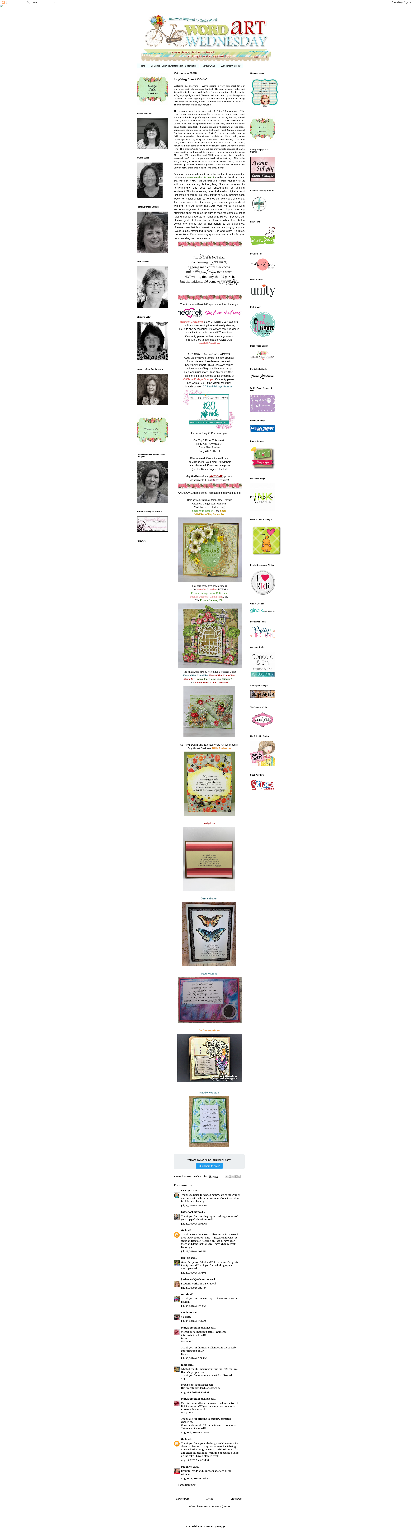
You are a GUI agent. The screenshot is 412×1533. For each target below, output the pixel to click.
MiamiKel (186, 1466)
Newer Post (182, 1498)
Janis (184, 1364)
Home (142, 66)
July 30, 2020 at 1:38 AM (193, 1321)
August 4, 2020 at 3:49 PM (195, 1392)
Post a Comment (187, 1484)
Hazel (184, 1294)
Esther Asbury (189, 1212)
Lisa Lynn (186, 1190)
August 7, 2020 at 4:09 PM (195, 1460)
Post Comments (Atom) (217, 1506)
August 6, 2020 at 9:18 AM (195, 1432)
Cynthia (185, 1257)
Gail (183, 1230)
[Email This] (226, 1176)
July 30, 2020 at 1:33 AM (193, 1306)
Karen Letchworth (195, 1176)
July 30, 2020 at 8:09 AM (194, 1358)
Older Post (236, 1498)
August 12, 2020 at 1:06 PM (195, 1478)
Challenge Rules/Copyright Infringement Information (174, 66)
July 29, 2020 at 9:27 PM (193, 1287)
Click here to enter (209, 1166)
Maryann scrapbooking (195, 1327)
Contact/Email (208, 66)
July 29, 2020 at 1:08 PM (193, 1251)
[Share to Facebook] (236, 1176)
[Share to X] (232, 1176)
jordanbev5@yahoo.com (195, 1279)
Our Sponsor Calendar (230, 66)
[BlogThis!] (229, 1176)
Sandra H (186, 1312)
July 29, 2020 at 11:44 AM (194, 1205)
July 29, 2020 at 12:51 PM (194, 1223)
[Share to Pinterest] (239, 1176)
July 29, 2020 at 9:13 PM (193, 1272)
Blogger (221, 1526)
